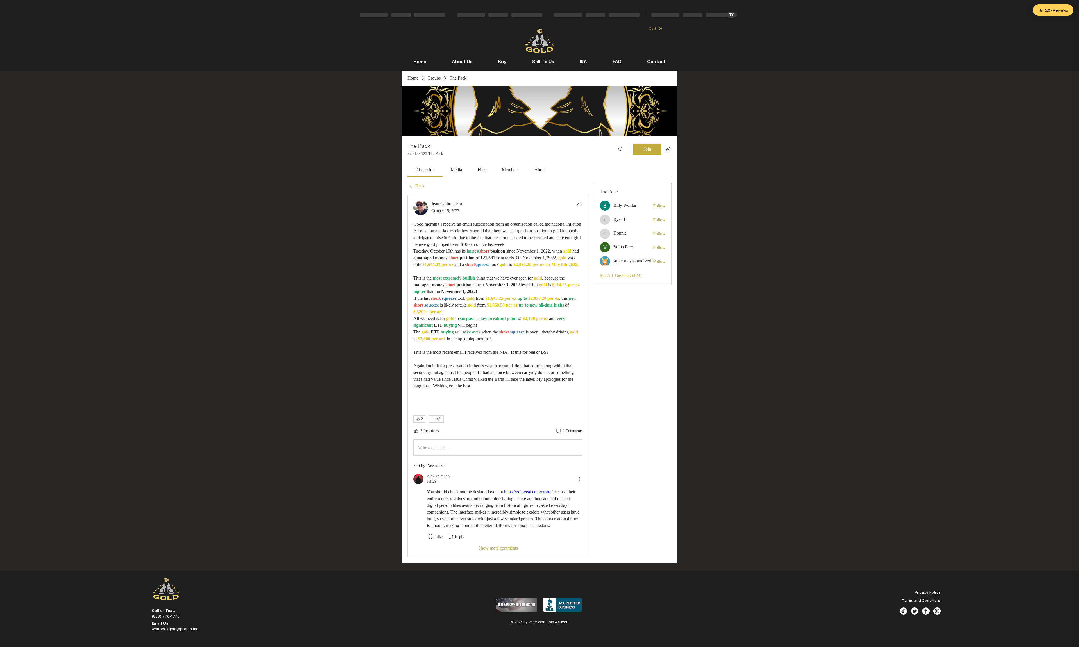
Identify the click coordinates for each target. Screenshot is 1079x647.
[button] (658, 28)
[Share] (579, 204)
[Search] (620, 149)
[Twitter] (914, 611)
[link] (425, 169)
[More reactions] (436, 419)
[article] (497, 376)
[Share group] (668, 149)
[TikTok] (903, 611)
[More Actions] (579, 479)
